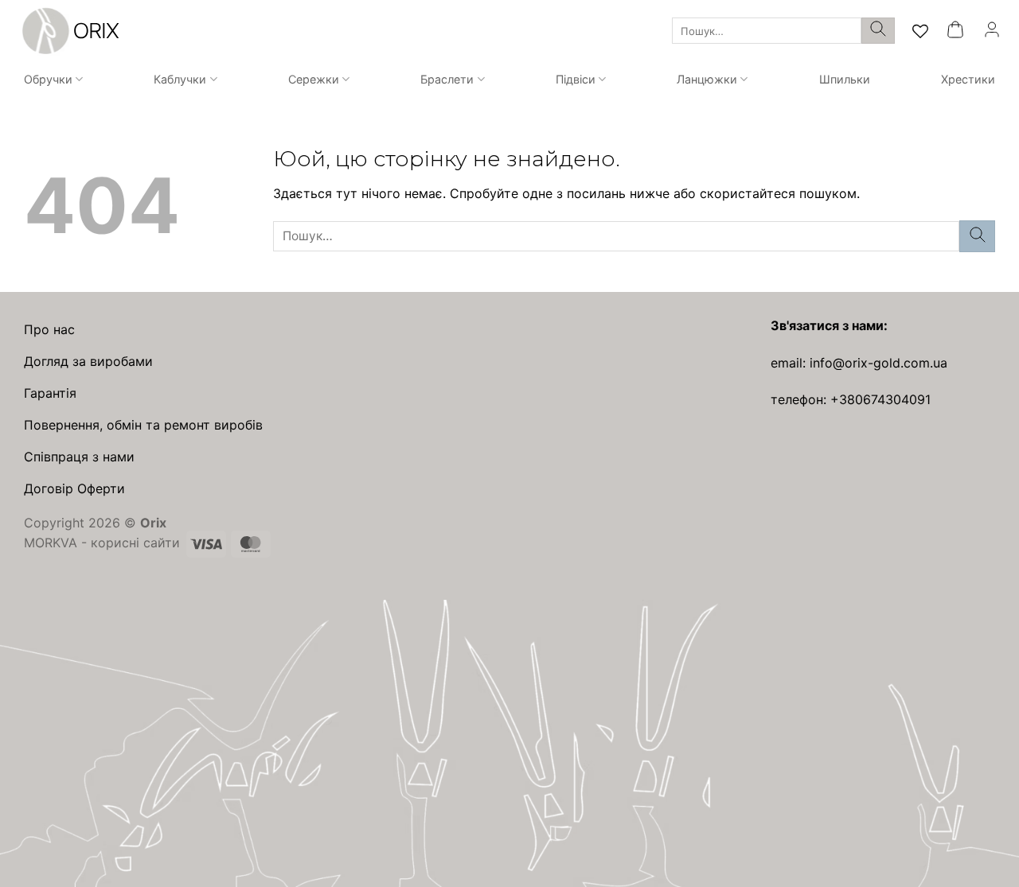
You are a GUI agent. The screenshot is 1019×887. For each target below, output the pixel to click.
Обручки (48, 79)
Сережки (313, 79)
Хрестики (968, 79)
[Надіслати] (878, 31)
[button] (955, 30)
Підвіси (575, 79)
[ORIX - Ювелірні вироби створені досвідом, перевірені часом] (68, 31)
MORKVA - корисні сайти (102, 542)
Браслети (447, 79)
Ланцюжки (707, 79)
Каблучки (180, 79)
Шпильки (844, 79)
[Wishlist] (920, 31)
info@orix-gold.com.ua (878, 363)
